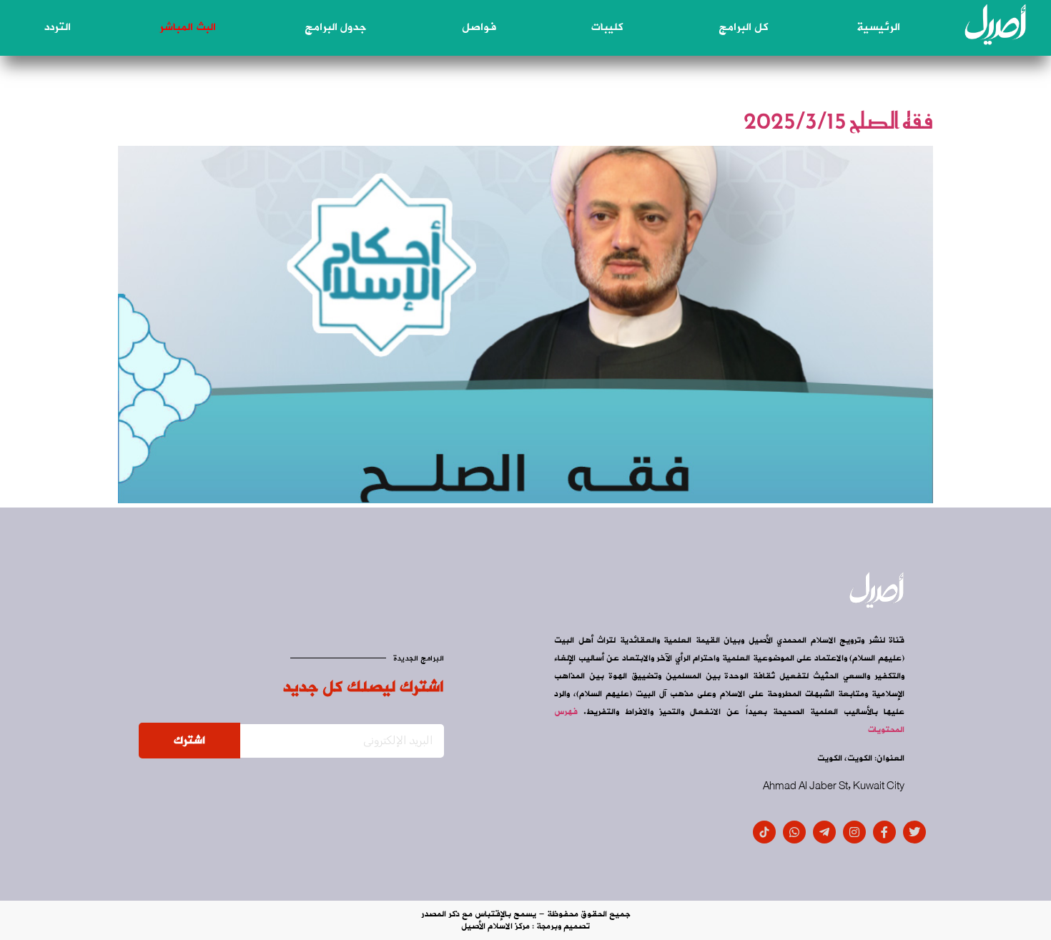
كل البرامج (743, 27)
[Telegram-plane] (824, 832)
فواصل (479, 27)
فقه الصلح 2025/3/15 (838, 121)
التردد (57, 27)
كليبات (607, 27)
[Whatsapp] (794, 832)
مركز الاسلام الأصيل (495, 926)
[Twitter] (914, 832)
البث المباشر (187, 27)
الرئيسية (878, 27)
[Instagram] (854, 832)
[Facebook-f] (884, 832)
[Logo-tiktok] (764, 832)
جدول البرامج (335, 27)
